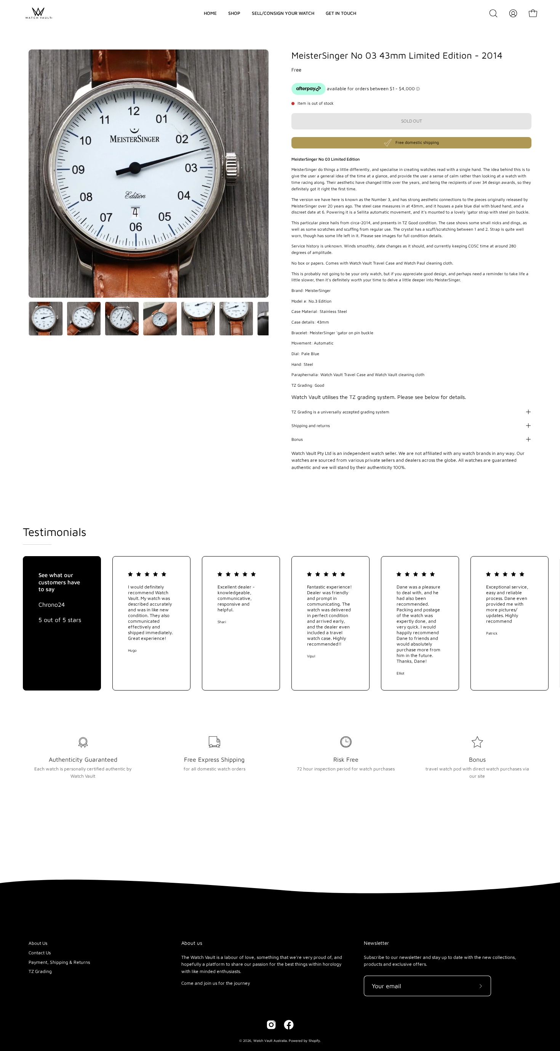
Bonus (297, 439)
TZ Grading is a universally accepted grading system (340, 412)
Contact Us (40, 952)
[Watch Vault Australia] (38, 13)
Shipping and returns (310, 425)
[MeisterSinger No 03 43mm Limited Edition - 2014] (46, 318)
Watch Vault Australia (270, 1040)
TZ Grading (40, 971)
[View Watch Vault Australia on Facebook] (288, 1024)
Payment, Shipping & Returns (59, 962)
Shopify (314, 1040)
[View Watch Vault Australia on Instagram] (271, 1024)
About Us (38, 943)
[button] (493, 13)
